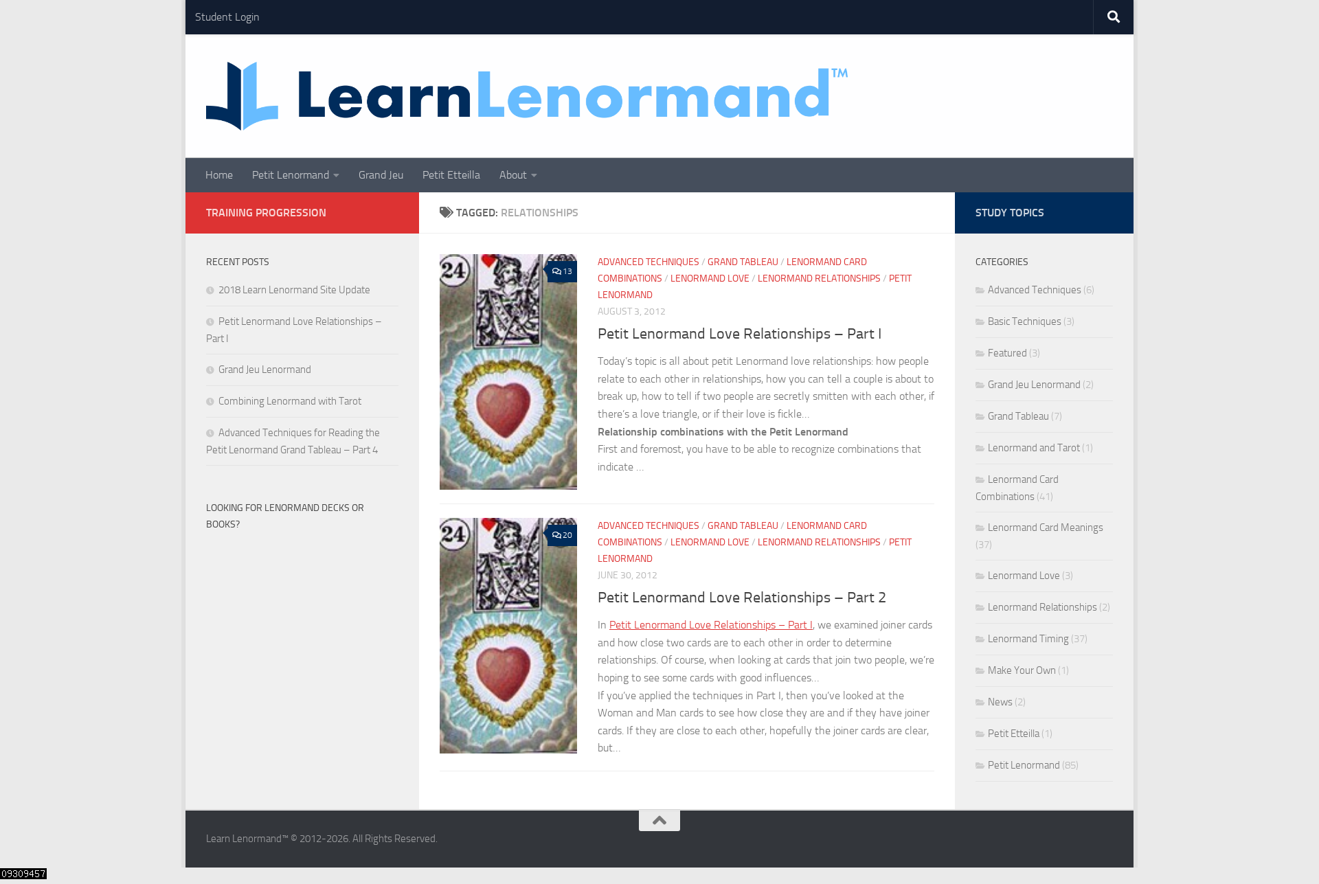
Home (219, 174)
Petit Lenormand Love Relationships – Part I (739, 334)
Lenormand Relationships (819, 278)
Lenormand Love (709, 278)
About (513, 174)
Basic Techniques (1024, 321)
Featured (1007, 353)
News (1000, 702)
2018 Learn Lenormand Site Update (294, 290)
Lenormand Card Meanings (1045, 527)
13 (567, 271)
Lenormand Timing (1028, 639)
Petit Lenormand (290, 174)
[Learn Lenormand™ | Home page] (527, 96)
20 (567, 535)
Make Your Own (1022, 670)
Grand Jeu (381, 174)
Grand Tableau (743, 262)
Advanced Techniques (648, 262)
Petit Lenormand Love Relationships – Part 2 (742, 598)
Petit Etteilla (451, 174)
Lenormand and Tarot (1034, 448)
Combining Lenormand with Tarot (289, 401)
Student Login (227, 16)
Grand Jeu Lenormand (264, 369)
